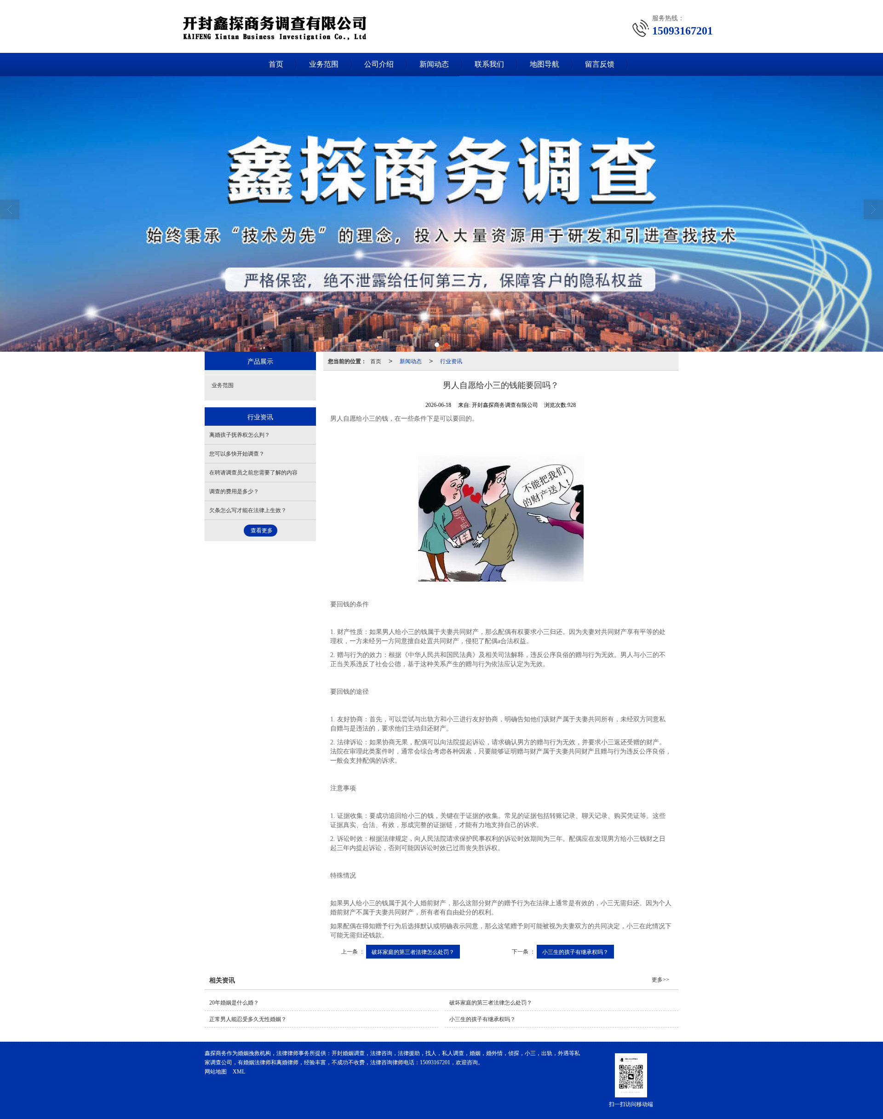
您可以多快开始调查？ (236, 454)
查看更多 (262, 530)
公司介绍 (379, 64)
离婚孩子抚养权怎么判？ (239, 435)
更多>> (660, 979)
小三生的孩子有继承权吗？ (575, 951)
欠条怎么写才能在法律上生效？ (248, 510)
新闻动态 (434, 64)
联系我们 (489, 64)
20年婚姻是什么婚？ (234, 1002)
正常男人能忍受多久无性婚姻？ (248, 1019)
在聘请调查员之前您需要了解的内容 (253, 472)
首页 (276, 64)
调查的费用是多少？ (234, 491)
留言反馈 (599, 64)
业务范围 (323, 64)
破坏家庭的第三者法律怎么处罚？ (413, 951)
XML (239, 1071)
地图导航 (544, 64)
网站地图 (216, 1071)
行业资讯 (451, 361)
